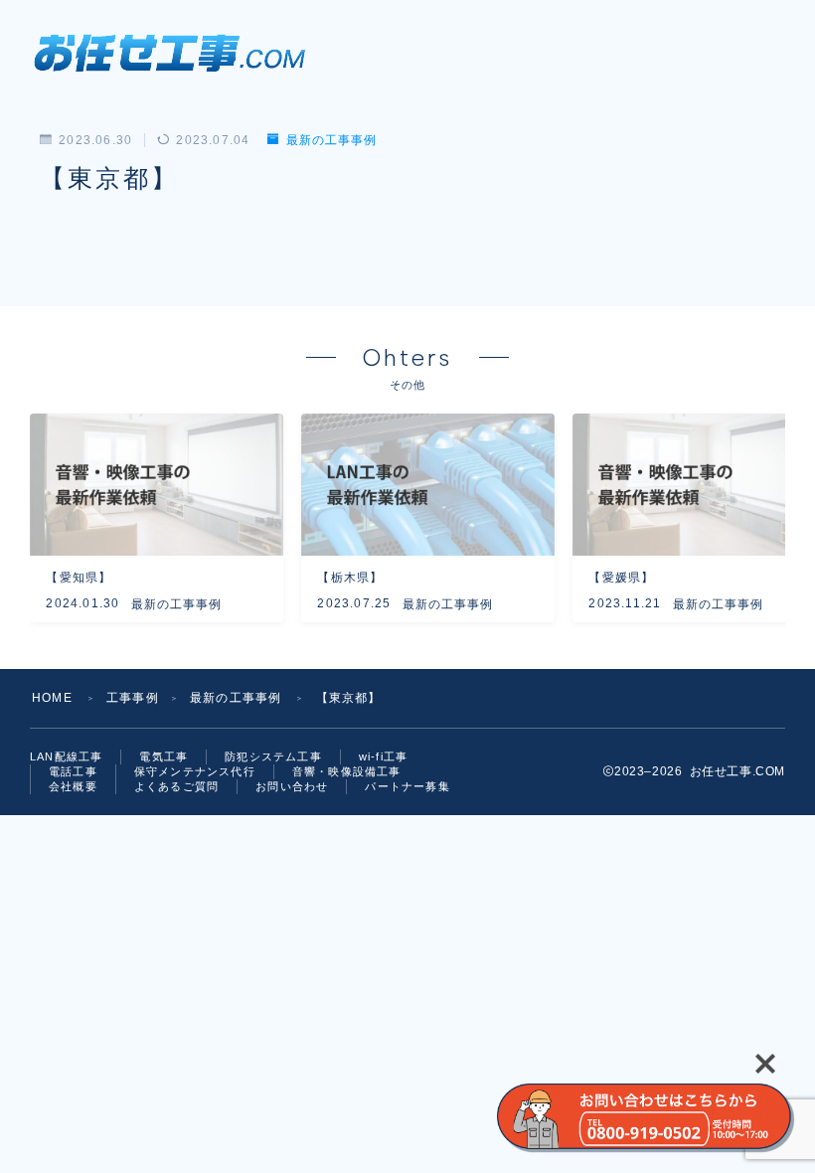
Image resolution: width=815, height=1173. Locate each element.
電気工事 (163, 756)
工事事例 (132, 698)
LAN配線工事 (66, 756)
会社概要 (73, 786)
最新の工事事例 (331, 140)
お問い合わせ (291, 786)
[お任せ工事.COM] (177, 51)
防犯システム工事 (273, 756)
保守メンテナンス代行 (194, 771)
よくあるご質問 (176, 786)
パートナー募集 (407, 786)
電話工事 (73, 771)
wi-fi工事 (383, 756)
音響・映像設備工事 (347, 771)
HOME (52, 698)
